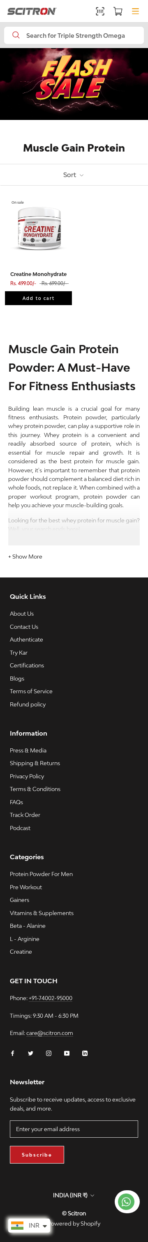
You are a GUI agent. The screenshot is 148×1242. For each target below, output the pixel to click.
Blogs (17, 678)
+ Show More (25, 556)
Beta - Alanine (28, 925)
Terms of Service (31, 691)
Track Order (25, 815)
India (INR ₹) (70, 1195)
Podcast (20, 828)
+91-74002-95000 (50, 998)
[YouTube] (66, 1053)
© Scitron (74, 1213)
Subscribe (37, 1154)
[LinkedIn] (85, 1053)
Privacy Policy (27, 776)
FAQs (16, 802)
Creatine (21, 951)
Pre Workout (26, 887)
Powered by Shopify (74, 1223)
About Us (22, 613)
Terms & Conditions (35, 789)
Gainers (19, 900)
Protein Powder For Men (41, 874)
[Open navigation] (135, 11)
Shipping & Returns (35, 763)
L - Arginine (24, 939)
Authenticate (26, 639)
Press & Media (28, 750)
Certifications (27, 665)
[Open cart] (118, 11)
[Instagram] (48, 1053)
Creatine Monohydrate (38, 274)
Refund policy (28, 704)
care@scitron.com (49, 1033)
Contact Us (24, 626)
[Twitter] (30, 1053)
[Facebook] (12, 1053)
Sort (70, 174)
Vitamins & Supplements (42, 913)
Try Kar (19, 652)
